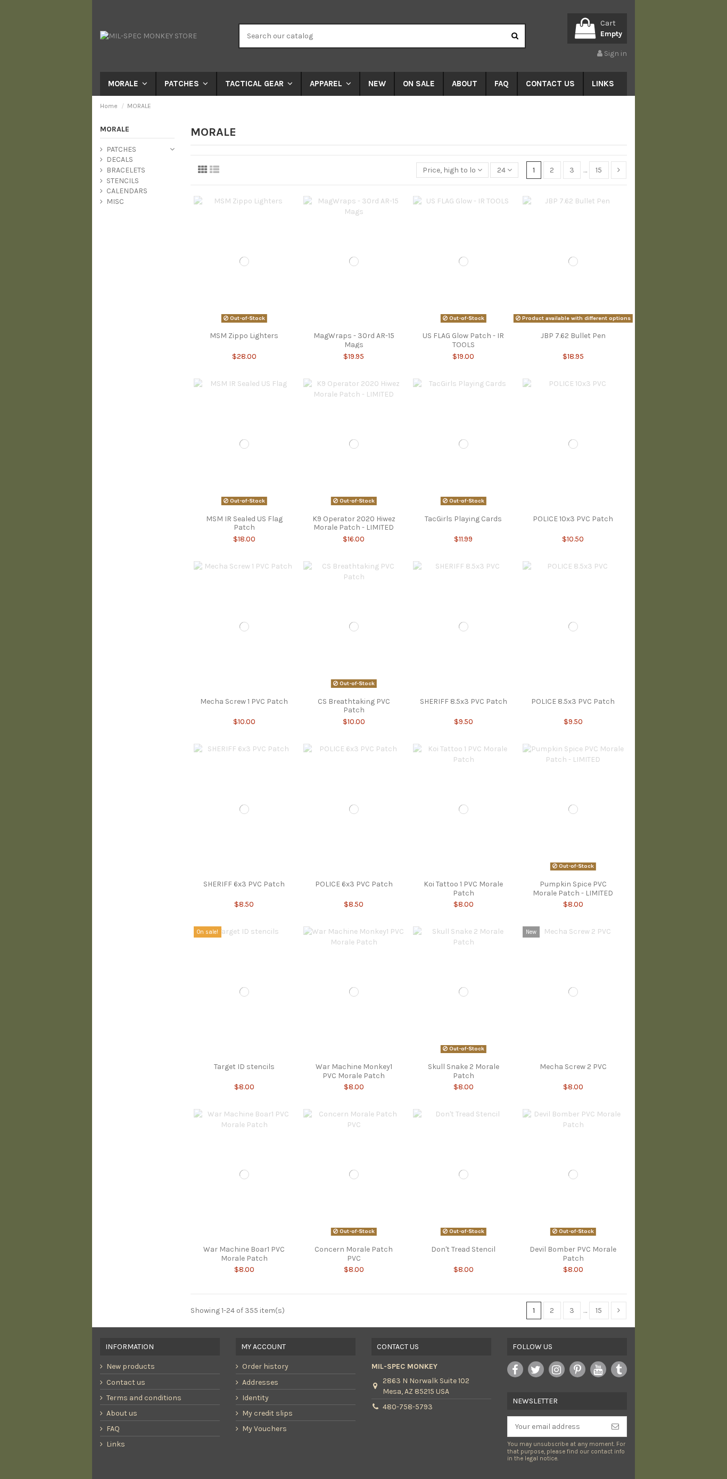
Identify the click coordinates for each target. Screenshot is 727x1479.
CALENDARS (126, 190)
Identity (255, 1397)
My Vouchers (264, 1428)
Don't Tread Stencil (463, 1249)
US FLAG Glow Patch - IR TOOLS (463, 340)
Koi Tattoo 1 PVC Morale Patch (463, 889)
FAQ (113, 1428)
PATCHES (121, 149)
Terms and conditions (143, 1397)
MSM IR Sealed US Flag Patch (244, 523)
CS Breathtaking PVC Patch (354, 706)
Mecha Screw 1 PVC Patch (244, 701)
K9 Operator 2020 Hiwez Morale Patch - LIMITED (353, 523)
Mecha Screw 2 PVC (573, 1066)
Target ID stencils (244, 1066)
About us (121, 1413)
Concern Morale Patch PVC (354, 1254)
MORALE (114, 129)
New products (130, 1366)
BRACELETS (125, 170)
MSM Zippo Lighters (244, 335)
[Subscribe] (615, 1427)
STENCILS (122, 180)
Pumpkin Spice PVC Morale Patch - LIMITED (573, 889)
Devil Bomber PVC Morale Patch (573, 1254)
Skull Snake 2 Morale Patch (463, 1071)
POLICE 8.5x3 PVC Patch (573, 701)
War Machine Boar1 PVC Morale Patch (244, 1254)
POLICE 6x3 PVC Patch (354, 884)
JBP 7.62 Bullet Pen (573, 335)
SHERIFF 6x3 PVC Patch (244, 884)
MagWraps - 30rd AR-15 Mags (353, 340)
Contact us (125, 1382)
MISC (115, 201)
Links (115, 1444)
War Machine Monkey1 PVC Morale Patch (354, 1071)
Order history (265, 1366)
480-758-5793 (408, 1406)
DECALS (119, 159)
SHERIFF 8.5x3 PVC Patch (463, 701)
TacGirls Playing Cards (463, 518)
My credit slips (267, 1413)
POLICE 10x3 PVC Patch (573, 518)
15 (599, 170)
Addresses (260, 1382)
